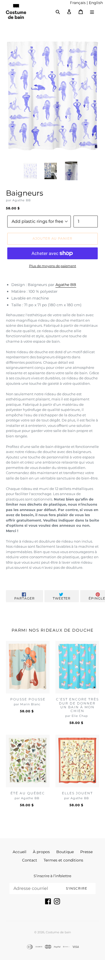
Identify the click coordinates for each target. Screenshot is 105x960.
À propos (41, 851)
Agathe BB (65, 284)
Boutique (65, 851)
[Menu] (92, 11)
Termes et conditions (63, 860)
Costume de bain (58, 932)
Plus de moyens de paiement (52, 266)
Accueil (19, 851)
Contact (29, 860)
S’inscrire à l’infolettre (52, 876)
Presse (86, 851)
